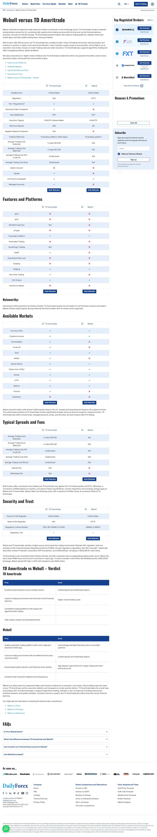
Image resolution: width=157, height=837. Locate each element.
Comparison (10, 10)
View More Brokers (131, 86)
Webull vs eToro (13, 706)
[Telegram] (14, 793)
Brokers (25, 3)
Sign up (133, 159)
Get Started (144, 28)
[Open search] (119, 4)
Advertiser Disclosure (147, 10)
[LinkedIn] (10, 793)
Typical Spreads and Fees (17, 70)
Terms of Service (40, 799)
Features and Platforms (16, 63)
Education (62, 3)
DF (4, 10)
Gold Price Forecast (126, 788)
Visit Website (54, 190)
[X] (6, 793)
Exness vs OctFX (82, 792)
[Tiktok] (18, 793)
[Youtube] (22, 793)
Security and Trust (14, 74)
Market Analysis (124, 802)
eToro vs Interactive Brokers (87, 799)
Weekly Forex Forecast (127, 795)
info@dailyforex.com (9, 800)
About (70, 3)
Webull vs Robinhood (15, 713)
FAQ (35, 792)
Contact (37, 795)
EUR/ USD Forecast (125, 792)
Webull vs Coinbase (15, 709)
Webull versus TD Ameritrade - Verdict (23, 78)
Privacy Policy (39, 802)
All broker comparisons (85, 806)
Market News (35, 3)
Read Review (144, 32)
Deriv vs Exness (82, 802)
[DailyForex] (15, 786)
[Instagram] (27, 793)
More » (150, 20)
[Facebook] (3, 793)
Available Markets (14, 66)
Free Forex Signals (49, 3)
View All (133, 123)
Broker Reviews (124, 799)
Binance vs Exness (83, 795)
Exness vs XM (81, 788)
